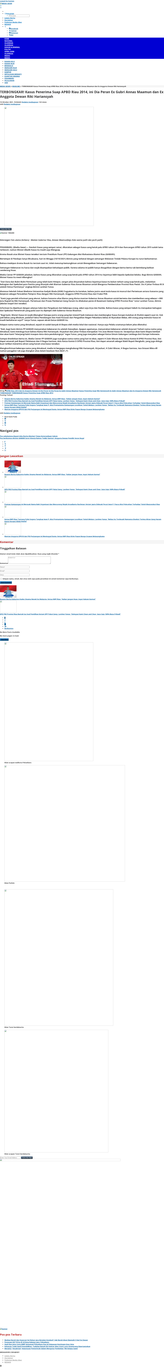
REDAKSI (7, 1362)
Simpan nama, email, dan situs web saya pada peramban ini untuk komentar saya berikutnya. (41, 579)
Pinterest (14, 33)
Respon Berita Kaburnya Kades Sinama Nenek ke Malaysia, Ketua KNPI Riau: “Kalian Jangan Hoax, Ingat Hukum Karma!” (52, 399)
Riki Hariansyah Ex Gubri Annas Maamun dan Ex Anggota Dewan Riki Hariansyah (129, 391)
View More (4, 639)
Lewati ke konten (7, 1)
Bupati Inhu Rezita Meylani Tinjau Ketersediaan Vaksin (29, 436)
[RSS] (5, 425)
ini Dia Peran (43, 391)
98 (5, 626)
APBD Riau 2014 (12, 391)
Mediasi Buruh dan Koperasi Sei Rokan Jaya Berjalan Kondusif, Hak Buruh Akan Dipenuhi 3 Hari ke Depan (46, 1340)
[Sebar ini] (4, 442)
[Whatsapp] (5, 450)
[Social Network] (5, 26)
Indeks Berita (9, 1356)
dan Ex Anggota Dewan (28, 391)
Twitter (13, 31)
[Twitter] (5, 421)
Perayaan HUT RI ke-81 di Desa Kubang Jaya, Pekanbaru (26, 1342)
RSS (11, 35)
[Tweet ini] (5, 444)
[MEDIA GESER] (6, 3)
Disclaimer (8, 1358)
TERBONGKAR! (5, 393)
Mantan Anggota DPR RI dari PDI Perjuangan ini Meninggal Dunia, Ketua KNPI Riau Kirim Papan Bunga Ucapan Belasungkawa (54, 409)
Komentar (4, 563)
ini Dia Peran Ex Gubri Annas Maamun (64, 391)
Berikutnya (8, 628)
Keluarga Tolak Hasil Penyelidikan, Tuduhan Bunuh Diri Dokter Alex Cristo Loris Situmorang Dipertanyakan (47, 1346)
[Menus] (1, 6)
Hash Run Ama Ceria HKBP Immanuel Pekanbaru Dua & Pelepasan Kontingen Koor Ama (39, 1344)
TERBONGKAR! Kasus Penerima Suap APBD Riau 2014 (32, 393)
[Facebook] (5, 419)
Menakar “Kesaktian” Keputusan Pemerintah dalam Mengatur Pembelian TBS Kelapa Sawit (41, 1348)
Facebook (14, 29)
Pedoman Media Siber (13, 1360)
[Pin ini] (5, 446)
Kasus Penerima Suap (87, 391)
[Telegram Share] (5, 448)
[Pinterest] (5, 423)
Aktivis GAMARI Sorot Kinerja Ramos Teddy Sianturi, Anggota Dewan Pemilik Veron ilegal (42, 438)
